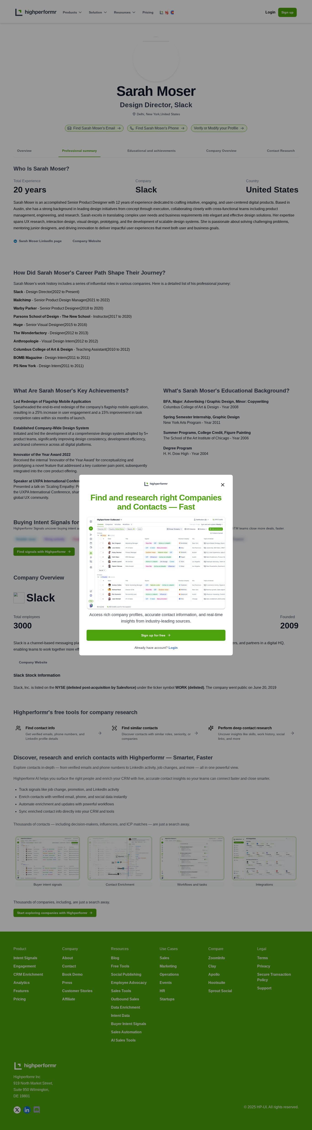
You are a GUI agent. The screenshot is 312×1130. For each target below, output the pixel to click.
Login (173, 647)
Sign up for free (153, 635)
